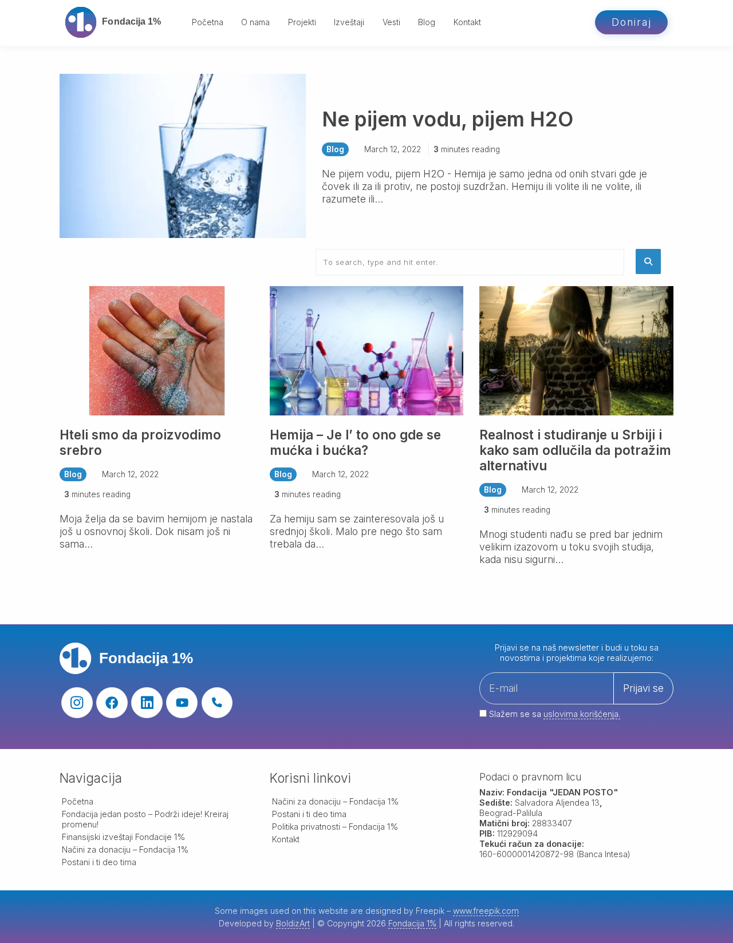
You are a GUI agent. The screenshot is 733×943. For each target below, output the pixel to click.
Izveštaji (349, 22)
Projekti (302, 22)
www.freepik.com (486, 911)
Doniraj (632, 22)
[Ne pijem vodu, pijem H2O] (183, 155)
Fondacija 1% (412, 923)
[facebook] (112, 703)
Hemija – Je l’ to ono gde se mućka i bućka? (355, 442)
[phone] (217, 703)
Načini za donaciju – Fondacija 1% (125, 849)
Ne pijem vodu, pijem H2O (447, 119)
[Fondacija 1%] (118, 22)
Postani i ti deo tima (99, 862)
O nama (255, 22)
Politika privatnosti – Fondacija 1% (335, 826)
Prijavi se (643, 688)
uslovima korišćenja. (581, 714)
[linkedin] (147, 703)
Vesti (391, 22)
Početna (207, 22)
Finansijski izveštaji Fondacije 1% (124, 837)
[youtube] (182, 703)
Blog (426, 22)
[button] (648, 261)
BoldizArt (293, 923)
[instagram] (77, 703)
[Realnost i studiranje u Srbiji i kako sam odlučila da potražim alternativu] (576, 350)
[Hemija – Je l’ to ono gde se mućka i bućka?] (367, 350)
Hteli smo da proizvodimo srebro (140, 442)
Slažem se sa (553, 714)
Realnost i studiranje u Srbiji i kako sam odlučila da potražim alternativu (575, 450)
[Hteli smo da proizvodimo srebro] (157, 350)
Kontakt (467, 22)
